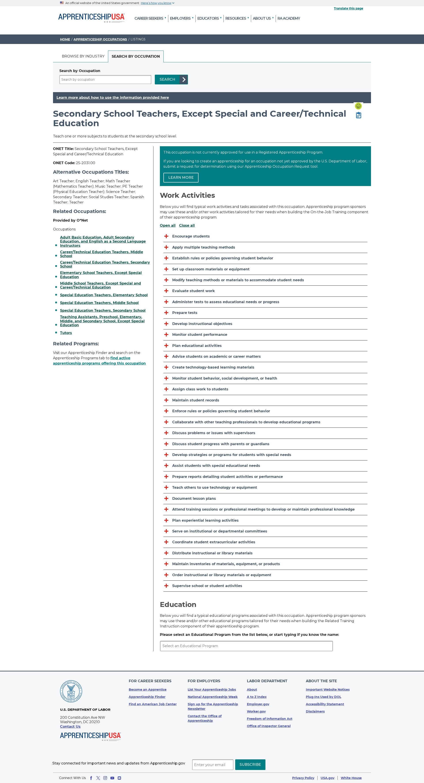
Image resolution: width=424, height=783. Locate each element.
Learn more (181, 177)
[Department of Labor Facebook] (91, 778)
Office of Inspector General (269, 726)
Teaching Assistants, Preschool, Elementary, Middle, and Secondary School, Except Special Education (102, 321)
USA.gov (327, 778)
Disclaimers (315, 711)
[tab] (83, 56)
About (252, 690)
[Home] (91, 18)
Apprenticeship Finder (147, 697)
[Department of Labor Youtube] (112, 778)
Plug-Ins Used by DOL (323, 697)
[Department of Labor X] (98, 778)
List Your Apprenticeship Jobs (212, 690)
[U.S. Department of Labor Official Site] (71, 692)
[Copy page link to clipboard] (359, 115)
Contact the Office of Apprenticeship (204, 718)
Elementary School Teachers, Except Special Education (101, 275)
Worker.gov (256, 711)
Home (65, 39)
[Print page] (358, 106)
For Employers (204, 681)
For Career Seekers (150, 681)
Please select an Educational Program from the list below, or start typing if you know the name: (249, 635)
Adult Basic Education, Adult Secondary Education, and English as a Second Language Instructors (103, 242)
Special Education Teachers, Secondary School (103, 311)
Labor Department (267, 681)
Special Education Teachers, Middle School (99, 303)
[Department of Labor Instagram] (105, 778)
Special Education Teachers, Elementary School (104, 295)
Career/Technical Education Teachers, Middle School (101, 254)
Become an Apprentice (148, 690)
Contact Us (70, 726)
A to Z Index (257, 697)
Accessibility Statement (325, 704)
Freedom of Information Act (269, 719)
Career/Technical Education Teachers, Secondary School (105, 264)
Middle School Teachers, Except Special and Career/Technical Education (100, 285)
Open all (168, 226)
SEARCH (167, 79)
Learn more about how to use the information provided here (113, 98)
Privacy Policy (303, 778)
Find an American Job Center (153, 704)
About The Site (321, 681)
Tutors (66, 333)
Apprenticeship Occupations (100, 39)
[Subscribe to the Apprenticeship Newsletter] (119, 778)
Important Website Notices (328, 690)
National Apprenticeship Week (213, 697)
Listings (138, 39)
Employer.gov (258, 704)
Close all (187, 226)
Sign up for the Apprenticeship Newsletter (213, 706)
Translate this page (348, 8)
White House (351, 778)
